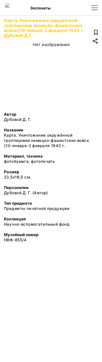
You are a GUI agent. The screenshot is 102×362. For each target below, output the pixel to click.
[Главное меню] (94, 8)
